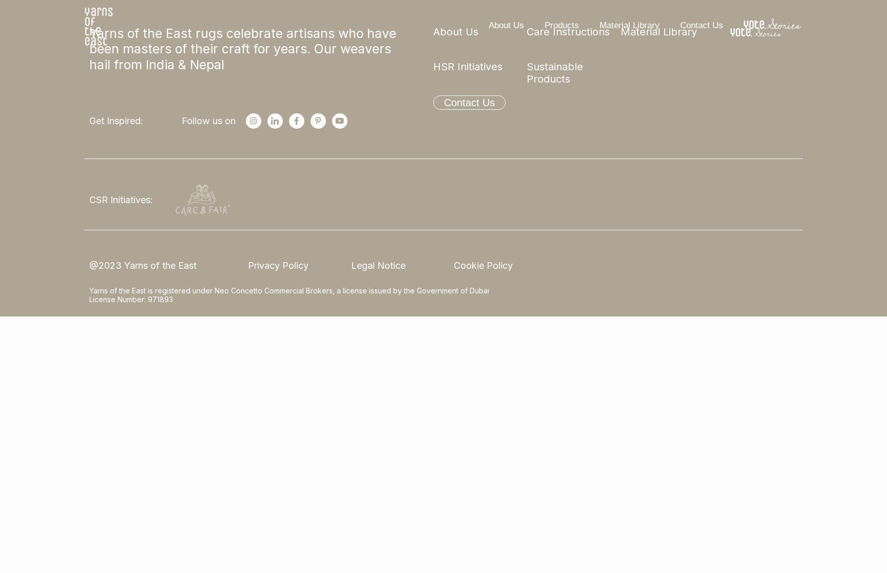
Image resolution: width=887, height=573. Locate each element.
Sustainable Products (555, 73)
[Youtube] (340, 121)
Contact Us (701, 25)
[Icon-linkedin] (275, 121)
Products (562, 25)
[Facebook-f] (296, 121)
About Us (506, 25)
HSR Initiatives (468, 67)
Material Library (630, 25)
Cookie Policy (483, 265)
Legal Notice (378, 265)
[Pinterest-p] (318, 121)
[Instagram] (253, 121)
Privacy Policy (278, 265)
